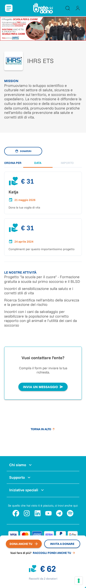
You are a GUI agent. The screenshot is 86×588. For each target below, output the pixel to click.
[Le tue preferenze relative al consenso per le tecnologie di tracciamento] (79, 581)
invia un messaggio (40, 387)
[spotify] (70, 513)
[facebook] (16, 513)
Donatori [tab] (25, 151)
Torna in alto (41, 429)
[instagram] (27, 513)
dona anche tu (21, 544)
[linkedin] (37, 513)
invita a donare (62, 544)
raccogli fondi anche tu (52, 553)
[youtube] (48, 513)
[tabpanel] (43, 205)
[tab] (38, 163)
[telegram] (59, 513)
